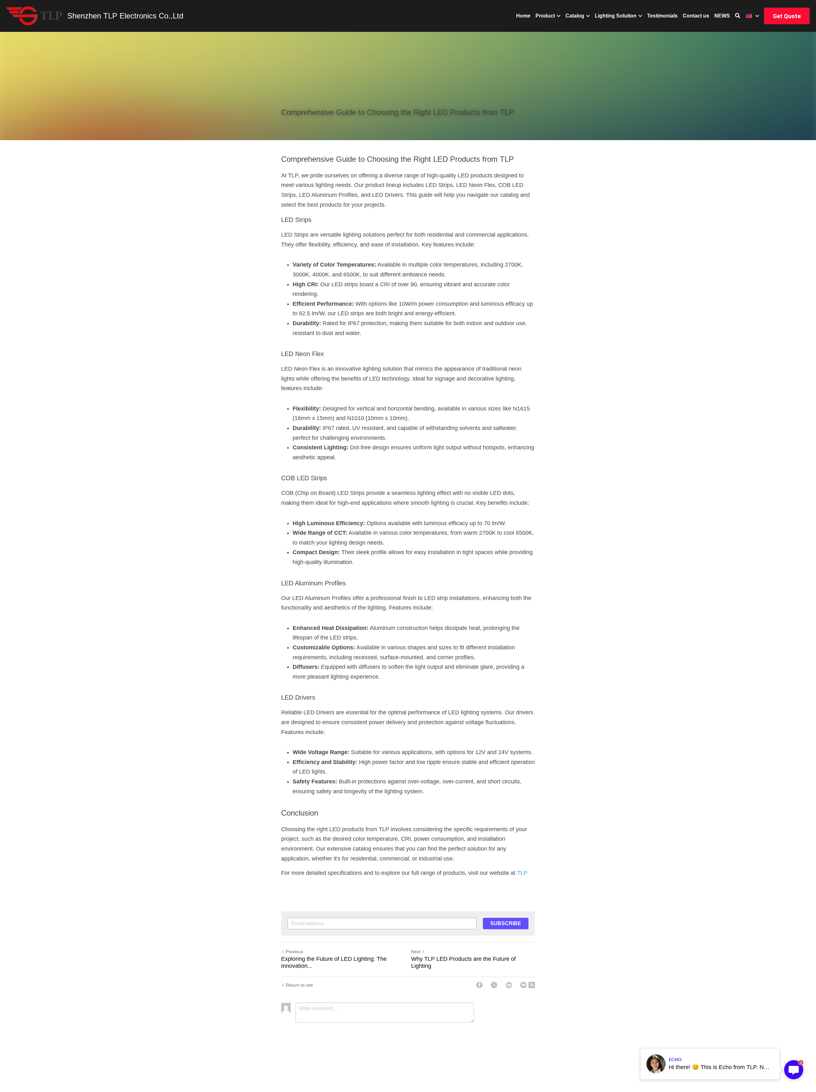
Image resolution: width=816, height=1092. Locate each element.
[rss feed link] (531, 985)
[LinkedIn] (509, 985)
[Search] (737, 15)
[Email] (523, 985)
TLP (522, 873)
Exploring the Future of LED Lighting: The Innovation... (334, 962)
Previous (294, 951)
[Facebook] (479, 985)
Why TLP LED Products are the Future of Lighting (463, 962)
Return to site (299, 985)
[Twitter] (494, 985)
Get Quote (787, 16)
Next (415, 951)
